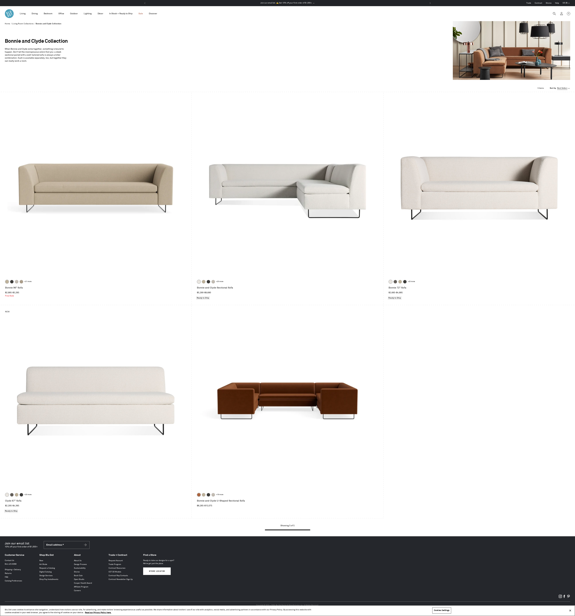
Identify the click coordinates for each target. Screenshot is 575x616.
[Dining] (35, 13)
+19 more (219, 494)
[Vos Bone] (199, 282)
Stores (548, 3)
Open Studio (79, 579)
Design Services (46, 575)
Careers (77, 590)
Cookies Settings (442, 610)
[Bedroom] (48, 13)
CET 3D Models (115, 572)
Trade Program (115, 564)
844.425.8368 (10, 564)
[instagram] (560, 597)
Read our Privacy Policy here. (98, 613)
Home (7, 24)
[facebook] (564, 597)
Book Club (78, 575)
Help (557, 3)
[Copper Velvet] (199, 495)
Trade (528, 3)
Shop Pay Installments (48, 579)
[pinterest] (568, 597)
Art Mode (43, 564)
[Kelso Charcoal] (12, 282)
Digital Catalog (45, 572)
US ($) (566, 3)
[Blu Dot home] (9, 13)
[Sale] (141, 13)
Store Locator (157, 571)
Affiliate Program (81, 587)
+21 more (27, 281)
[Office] (61, 13)
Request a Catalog (47, 568)
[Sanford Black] (395, 282)
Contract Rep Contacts (118, 575)
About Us (77, 560)
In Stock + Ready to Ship (121, 14)
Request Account (116, 560)
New (41, 560)
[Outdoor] (74, 13)
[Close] (570, 610)
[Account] (561, 13)
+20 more (219, 281)
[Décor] (100, 13)
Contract (538, 3)
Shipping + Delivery (13, 569)
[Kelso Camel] (7, 282)
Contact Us (9, 560)
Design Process (80, 564)
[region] (287, 610)
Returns (8, 573)
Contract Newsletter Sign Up (121, 579)
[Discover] (153, 13)
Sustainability (80, 568)
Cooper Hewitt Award (83, 583)
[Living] (23, 13)
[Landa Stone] (21, 282)
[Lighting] (88, 13)
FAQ (6, 577)
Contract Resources (117, 568)
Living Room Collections (23, 24)
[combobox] (560, 88)
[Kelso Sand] (17, 282)
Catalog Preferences (13, 581)
